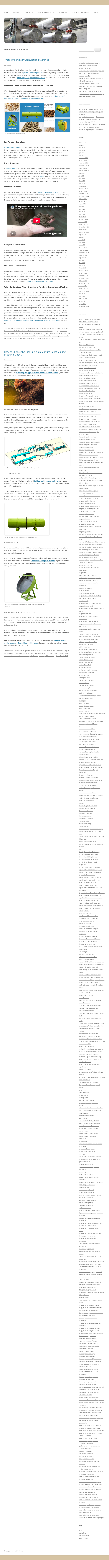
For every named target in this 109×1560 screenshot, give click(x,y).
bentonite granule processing (88, 365)
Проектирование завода (87, 1354)
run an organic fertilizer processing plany (91, 1026)
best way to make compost (87, 368)
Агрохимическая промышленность (90, 1144)
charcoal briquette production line (89, 442)
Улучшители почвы (85, 1448)
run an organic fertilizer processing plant (91, 1023)
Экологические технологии (88, 1495)
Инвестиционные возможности (89, 1210)
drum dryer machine (85, 588)
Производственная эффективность (90, 1359)
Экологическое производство (88, 1497)
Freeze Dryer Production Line (88, 690)
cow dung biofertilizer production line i (91, 552)
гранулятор (82, 1172)
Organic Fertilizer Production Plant (89, 903)
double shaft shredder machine (88, 583)
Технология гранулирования (88, 1441)
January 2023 (83, 247)
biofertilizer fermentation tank (88, 396)
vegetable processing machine (88, 1103)
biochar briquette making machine (89, 388)
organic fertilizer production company (90, 898)
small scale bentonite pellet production (91, 1049)
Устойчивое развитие (86, 1454)
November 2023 (84, 227)
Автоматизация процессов (87, 1136)
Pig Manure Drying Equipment (88, 941)
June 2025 (82, 178)
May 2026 (82, 150)
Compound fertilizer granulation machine (92, 542)
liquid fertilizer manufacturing (88, 785)
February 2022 (83, 270)
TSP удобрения (83, 1095)
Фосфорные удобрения (86, 1474)
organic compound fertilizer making (90, 872)
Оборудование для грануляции (89, 1305)
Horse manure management (88, 737)
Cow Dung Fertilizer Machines (88, 557)
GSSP (80, 726)
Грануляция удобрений (86, 1190)
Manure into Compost (86, 811)
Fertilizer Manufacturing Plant (88, 649)
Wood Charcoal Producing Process (89, 1123)
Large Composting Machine (87, 762)
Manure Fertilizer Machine (87, 808)
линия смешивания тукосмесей (89, 1277)
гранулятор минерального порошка (91, 1182)
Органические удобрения (87, 1336)
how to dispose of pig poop (87, 744)
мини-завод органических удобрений (91, 1292)
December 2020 (83, 288)
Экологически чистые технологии (90, 1489)
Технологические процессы (88, 1438)
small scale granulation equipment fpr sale (26, 338)
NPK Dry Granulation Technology (89, 852)
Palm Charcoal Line (85, 913)
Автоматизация (84, 1131)
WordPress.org (83, 1538)
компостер (82, 1241)
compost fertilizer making (87, 503)
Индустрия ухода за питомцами (89, 1218)
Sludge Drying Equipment (87, 1046)
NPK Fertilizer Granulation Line (88, 854)
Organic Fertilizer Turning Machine (89, 908)
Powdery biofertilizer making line (89, 967)
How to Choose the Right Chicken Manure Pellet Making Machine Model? (35, 353)
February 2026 (83, 158)
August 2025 (82, 173)
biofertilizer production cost (87, 411)
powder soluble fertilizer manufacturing (91, 962)
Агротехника (83, 1141)
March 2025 (82, 186)
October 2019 (83, 299)
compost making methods (87, 511)
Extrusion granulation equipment (89, 629)
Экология (82, 1502)
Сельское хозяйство (85, 1395)
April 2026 (82, 153)
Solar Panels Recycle (85, 1062)
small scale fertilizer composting (89, 1054)
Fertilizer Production (85, 667)
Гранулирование (84, 1162)
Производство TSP (85, 1367)
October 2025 (83, 168)
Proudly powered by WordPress (13, 1551)
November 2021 (84, 278)
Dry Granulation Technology (87, 598)
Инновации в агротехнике (87, 1226)
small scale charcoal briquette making (90, 1052)
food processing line (85, 688)
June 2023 (82, 240)
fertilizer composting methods (88, 634)
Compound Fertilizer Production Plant (91, 547)
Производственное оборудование (90, 1361)
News (80, 849)
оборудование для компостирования (91, 1313)
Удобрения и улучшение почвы (89, 1446)
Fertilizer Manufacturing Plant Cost (89, 652)
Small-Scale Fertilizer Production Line (90, 1059)
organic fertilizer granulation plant (89, 880)
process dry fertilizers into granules (49, 192)
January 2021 (83, 286)
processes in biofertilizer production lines (91, 980)
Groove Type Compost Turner (88, 724)
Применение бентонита (86, 1351)
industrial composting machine (88, 757)
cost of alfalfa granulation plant (88, 550)
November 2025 (84, 165)
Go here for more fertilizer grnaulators (39, 282)
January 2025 (83, 191)
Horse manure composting (87, 731)
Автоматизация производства (88, 1133)
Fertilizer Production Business (88, 670)
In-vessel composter (85, 754)
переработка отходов (86, 1349)
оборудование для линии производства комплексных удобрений (88, 1317)
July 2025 (81, 176)
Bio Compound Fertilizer (86, 370)
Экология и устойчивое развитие (89, 1505)
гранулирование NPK (86, 1164)
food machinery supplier (86, 685)
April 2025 (82, 183)
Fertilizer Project (84, 675)
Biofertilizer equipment (86, 393)
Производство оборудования (88, 1377)
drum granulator (12, 169)
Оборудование (83, 1297)
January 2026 (83, 160)
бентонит (82, 1154)
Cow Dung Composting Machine (89, 555)
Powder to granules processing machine (91, 964)
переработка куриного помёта (89, 1346)
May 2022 (82, 263)
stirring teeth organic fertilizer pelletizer (91, 1072)
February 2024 (83, 219)
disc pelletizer (83, 573)
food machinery (84, 683)
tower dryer (82, 1090)
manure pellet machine (29, 336)
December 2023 (83, 224)
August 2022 (82, 258)
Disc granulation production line (89, 568)
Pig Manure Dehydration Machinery (90, 939)
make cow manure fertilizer (87, 793)
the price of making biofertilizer (88, 1082)
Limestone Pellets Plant (86, 775)
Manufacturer (83, 803)
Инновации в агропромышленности (91, 1223)
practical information (46, 13)
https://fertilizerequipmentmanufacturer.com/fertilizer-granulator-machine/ (31, 320)
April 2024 (82, 214)
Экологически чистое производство (90, 1484)
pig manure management (87, 944)
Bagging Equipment (85, 352)
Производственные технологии (89, 1364)
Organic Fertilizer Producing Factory (90, 895)
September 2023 (84, 232)
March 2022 (82, 268)
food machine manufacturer (87, 680)
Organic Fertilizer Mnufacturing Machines (92, 893)
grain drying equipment (86, 706)
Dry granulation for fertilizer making (90, 596)
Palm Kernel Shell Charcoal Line (88, 918)
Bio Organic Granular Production (89, 386)
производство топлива (86, 1379)
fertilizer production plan (86, 673)
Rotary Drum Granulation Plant (88, 1008)
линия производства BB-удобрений (90, 1274)
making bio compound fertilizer (88, 798)
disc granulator (83, 570)
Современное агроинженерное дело (91, 1418)
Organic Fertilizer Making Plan (88, 885)
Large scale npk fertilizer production (90, 765)
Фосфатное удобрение (86, 1469)
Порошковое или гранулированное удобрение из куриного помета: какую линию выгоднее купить (91, 93)
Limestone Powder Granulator (88, 778)
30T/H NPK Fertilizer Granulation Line (90, 329)
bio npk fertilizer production (87, 381)
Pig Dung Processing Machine (88, 936)
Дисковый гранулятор (86, 1205)
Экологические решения (87, 1492)
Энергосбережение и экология (89, 1515)
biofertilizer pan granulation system (90, 409)
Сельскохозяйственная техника (89, 1397)
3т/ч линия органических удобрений (91, 332)
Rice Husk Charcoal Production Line (90, 1000)
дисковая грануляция (86, 1197)
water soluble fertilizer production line (91, 1108)
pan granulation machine (86, 921)
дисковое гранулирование (87, 1200)
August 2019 (82, 304)
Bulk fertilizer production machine (89, 427)
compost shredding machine (88, 521)
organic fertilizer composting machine (90, 877)
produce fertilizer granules (33, 73)
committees (30, 13)
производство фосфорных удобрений (91, 1387)
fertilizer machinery (85, 647)
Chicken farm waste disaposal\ (88, 455)
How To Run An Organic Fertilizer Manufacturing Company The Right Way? (91, 111)
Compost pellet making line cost (89, 516)
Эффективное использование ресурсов (91, 1518)
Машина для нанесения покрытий (90, 1282)
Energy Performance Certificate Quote (91, 124)
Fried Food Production (86, 693)
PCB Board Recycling (85, 923)
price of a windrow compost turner (89, 975)
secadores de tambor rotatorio (88, 1034)
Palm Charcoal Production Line (88, 916)
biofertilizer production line (87, 416)
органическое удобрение (87, 1338)
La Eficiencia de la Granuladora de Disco (91, 760)
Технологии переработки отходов (90, 1428)
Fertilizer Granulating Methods (29, 328)
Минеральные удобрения (87, 1290)
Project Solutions (84, 998)
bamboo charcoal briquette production (91, 355)
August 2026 (82, 142)
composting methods (85, 532)
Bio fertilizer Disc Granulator (87, 378)
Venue (81, 1105)
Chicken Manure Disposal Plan (88, 460)
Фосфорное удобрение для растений (91, 1472)
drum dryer (82, 585)
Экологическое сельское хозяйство (90, 1500)
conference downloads (80, 13)
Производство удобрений (87, 1382)
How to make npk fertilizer (87, 749)
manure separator (84, 826)
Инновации (82, 1221)
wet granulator (83, 1113)
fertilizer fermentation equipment (89, 637)
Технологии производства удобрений (91, 1431)
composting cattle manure (87, 524)
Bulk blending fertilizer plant (87, 424)
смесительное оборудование (88, 1415)
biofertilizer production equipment (89, 414)
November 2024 (84, 196)
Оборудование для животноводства (90, 1308)
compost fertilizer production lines (89, 506)
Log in (80, 1530)
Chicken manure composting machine (91, 457)
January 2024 (83, 222)
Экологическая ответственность (89, 1477)
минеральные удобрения (87, 1287)
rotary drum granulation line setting (90, 1005)
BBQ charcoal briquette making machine (91, 363)
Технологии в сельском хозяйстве (90, 1425)
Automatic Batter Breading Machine (90, 350)
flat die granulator (84, 678)
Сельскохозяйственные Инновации (90, 1407)
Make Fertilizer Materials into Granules (40, 331)
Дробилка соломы (85, 1208)
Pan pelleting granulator (13, 148)
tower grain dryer (84, 1092)
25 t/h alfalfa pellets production (88, 322)
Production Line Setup (86, 995)
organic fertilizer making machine (47, 336)
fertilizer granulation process (31, 333)
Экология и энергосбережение (89, 1507)
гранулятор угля (84, 1187)
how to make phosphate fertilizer (89, 752)
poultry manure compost (87, 959)
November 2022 (84, 253)
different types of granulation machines (31, 78)
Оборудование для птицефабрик (89, 1328)
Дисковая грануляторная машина (90, 1195)
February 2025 (83, 189)
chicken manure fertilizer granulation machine (18, 653)
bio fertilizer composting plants (88, 375)
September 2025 (84, 171)
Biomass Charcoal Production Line (89, 422)
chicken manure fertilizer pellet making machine (49, 653)
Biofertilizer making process (87, 406)
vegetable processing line (86, 1100)
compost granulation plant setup (89, 509)
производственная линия (87, 1356)
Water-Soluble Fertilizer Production (90, 1110)
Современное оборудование (88, 1420)
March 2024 (82, 217)
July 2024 (81, 206)
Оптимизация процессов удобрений (91, 1333)
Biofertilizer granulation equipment (90, 398)
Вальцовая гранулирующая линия (90, 1157)
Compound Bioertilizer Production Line (91, 534)
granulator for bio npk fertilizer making (91, 721)
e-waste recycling (84, 601)
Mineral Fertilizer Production (88, 842)
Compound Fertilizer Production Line (90, 544)
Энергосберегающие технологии (90, 1510)
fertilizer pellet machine (47, 328)
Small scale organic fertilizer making (90, 1057)
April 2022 (82, 265)
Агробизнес (82, 1139)
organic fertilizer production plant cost (91, 906)
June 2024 (82, 209)
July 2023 (81, 237)
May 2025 (82, 181)
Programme (17, 13)
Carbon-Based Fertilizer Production (90, 429)
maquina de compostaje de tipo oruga (91, 829)
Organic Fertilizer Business (87, 875)
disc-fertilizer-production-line (88, 575)
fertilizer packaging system (87, 657)
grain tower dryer (84, 711)
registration (63, 13)
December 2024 (83, 194)
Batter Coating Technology (87, 358)
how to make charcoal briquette (89, 747)
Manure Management (85, 816)
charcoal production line (86, 450)
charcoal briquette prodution (88, 445)
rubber (41, 176)
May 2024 (82, 212)
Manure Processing (85, 824)
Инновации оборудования (87, 1238)
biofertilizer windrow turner (87, 419)
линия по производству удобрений (90, 1272)
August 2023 (82, 235)
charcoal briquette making (87, 439)
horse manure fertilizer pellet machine (91, 734)
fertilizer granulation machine (88, 642)
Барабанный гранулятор (87, 1149)
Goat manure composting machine (90, 696)
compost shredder (84, 519)
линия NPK (82, 1246)
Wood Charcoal (83, 1118)
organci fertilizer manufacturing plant (90, 870)
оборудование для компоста (88, 1310)
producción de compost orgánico (89, 982)
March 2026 (82, 155)
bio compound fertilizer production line (91, 373)
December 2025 (83, 163)
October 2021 (83, 281)
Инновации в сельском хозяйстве (90, 1233)
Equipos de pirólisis (85, 614)
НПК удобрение (84, 1295)
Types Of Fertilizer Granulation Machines (26, 59)
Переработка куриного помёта (89, 1343)
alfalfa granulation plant (86, 345)
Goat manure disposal (86, 698)
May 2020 (82, 294)
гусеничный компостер (86, 1192)
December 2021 (83, 276)
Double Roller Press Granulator (88, 580)
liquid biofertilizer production (88, 783)
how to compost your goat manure (90, 739)
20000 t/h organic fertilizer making (89, 319)
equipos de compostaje (86, 606)
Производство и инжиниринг (88, 1369)
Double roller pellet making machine (90, 578)
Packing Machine (84, 911)
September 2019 (84, 301)
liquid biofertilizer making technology (90, 780)
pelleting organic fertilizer (86, 926)
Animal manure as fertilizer (87, 347)
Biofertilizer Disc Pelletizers (87, 391)
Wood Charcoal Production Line (89, 1126)
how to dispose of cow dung (87, 742)
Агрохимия (82, 1146)
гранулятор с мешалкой (87, 1185)
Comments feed (84, 1536)
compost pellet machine (86, 514)
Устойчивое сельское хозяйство (89, 1466)
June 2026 (82, 148)
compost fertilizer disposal (87, 501)
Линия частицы (84, 1279)
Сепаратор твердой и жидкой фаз (90, 1413)
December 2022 (83, 250)
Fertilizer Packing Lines (86, 660)
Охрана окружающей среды (88, 1341)
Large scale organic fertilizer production (91, 767)
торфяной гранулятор (86, 1443)
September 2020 (84, 291)
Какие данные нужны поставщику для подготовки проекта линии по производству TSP (91, 73)
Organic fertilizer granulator (87, 883)
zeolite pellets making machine (88, 1128)
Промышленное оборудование (89, 1390)
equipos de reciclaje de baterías (88, 621)
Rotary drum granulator (86, 1011)
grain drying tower (84, 708)
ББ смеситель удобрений (87, 1151)
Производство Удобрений (87, 1384)
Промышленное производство (89, 1392)
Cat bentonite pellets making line (89, 432)
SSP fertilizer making (85, 1069)
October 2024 (83, 199)
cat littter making (84, 434)
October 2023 (83, 229)
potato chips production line (88, 957)
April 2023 (82, 245)
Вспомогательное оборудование (89, 1159)
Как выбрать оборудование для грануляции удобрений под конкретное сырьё (89, 65)
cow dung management (86, 562)
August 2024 (82, 204)
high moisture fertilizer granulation (51, 333)
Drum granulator (84, 591)
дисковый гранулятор (86, 1203)
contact (97, 13)
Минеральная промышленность (89, 1285)
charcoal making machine (87, 447)
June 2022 (82, 260)
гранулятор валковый (86, 1174)
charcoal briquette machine (87, 437)
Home (6, 13)
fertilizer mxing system (86, 655)
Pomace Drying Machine (86, 954)
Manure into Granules (85, 813)
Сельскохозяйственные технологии (90, 1410)
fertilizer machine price (86, 644)
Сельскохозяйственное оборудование (91, 1400)
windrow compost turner (86, 1116)
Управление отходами (86, 1451)
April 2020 (82, 296)
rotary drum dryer (84, 1003)
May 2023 (82, 242)
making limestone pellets (86, 801)
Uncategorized (83, 1098)
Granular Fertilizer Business (19, 331)
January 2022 (83, 273)
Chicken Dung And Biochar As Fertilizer (91, 452)
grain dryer (82, 701)
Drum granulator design (86, 593)
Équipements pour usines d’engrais (90, 603)
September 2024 (84, 201)
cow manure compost (85, 565)
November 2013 (84, 306)
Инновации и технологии (87, 1236)
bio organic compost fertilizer (88, 383)
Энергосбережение (85, 1512)
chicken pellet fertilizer (31, 656)
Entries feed (82, 1533)
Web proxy (82, 109)
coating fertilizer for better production (91, 478)
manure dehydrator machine (88, 806)
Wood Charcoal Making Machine (89, 1121)
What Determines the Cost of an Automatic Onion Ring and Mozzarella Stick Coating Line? (90, 86)
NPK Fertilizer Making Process (88, 857)
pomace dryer (83, 952)
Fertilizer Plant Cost (85, 665)
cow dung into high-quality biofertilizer (91, 560)
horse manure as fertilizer (87, 729)
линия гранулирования (86, 1249)
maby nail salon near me (86, 117)
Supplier (81, 1075)
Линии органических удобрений (89, 1244)
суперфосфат (83, 1423)
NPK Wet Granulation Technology (89, 867)
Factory (81, 632)
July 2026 (81, 145)
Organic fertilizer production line (89, 900)
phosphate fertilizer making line (88, 929)
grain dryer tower (84, 703)
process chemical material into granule (91, 977)
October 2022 (83, 255)
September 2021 (84, 283)
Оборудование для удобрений (89, 1331)
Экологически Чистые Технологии (90, 1487)
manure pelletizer (56, 651)
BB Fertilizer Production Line (87, 360)
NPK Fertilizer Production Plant (88, 859)
